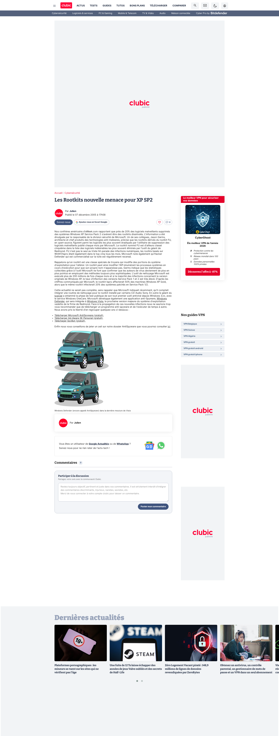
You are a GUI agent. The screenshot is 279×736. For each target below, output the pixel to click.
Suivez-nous (63, 222)
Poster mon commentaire (153, 507)
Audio (163, 13)
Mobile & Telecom (127, 13)
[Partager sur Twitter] (272, 721)
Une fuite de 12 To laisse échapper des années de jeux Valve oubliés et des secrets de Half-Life (136, 669)
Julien (72, 211)
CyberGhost (203, 238)
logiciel (58, 296)
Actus (81, 6)
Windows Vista (95, 301)
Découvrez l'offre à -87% (203, 271)
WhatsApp (123, 444)
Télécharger (158, 6)
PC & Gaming (105, 13)
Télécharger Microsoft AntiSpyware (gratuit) (78, 315)
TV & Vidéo (148, 13)
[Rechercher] (195, 6)
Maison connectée (180, 13)
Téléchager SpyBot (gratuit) (69, 321)
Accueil (58, 193)
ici (169, 326)
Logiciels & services (82, 13)
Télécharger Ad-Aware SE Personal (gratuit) (78, 318)
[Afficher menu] (54, 6)
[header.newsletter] (205, 6)
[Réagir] (160, 222)
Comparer (179, 6)
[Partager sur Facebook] (272, 711)
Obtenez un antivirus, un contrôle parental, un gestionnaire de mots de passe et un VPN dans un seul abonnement (246, 669)
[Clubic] (66, 5)
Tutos (120, 6)
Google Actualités (99, 444)
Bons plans (137, 6)
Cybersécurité (59, 13)
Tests (93, 6)
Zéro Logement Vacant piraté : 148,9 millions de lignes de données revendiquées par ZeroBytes (187, 669)
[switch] (215, 5)
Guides (107, 6)
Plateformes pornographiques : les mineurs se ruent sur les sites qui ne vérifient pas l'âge (76, 669)
